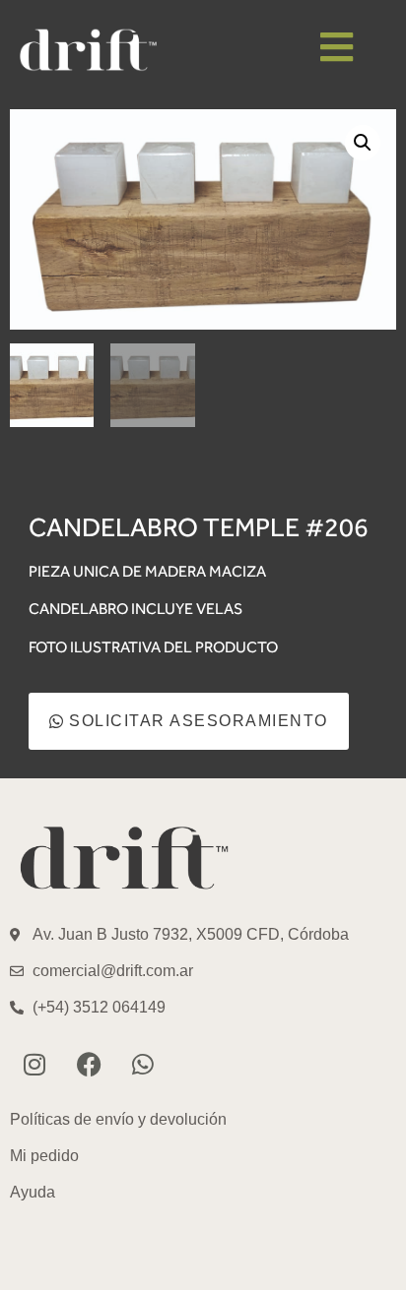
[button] (362, 142)
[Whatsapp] (143, 1063)
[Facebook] (88, 1063)
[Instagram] (34, 1063)
